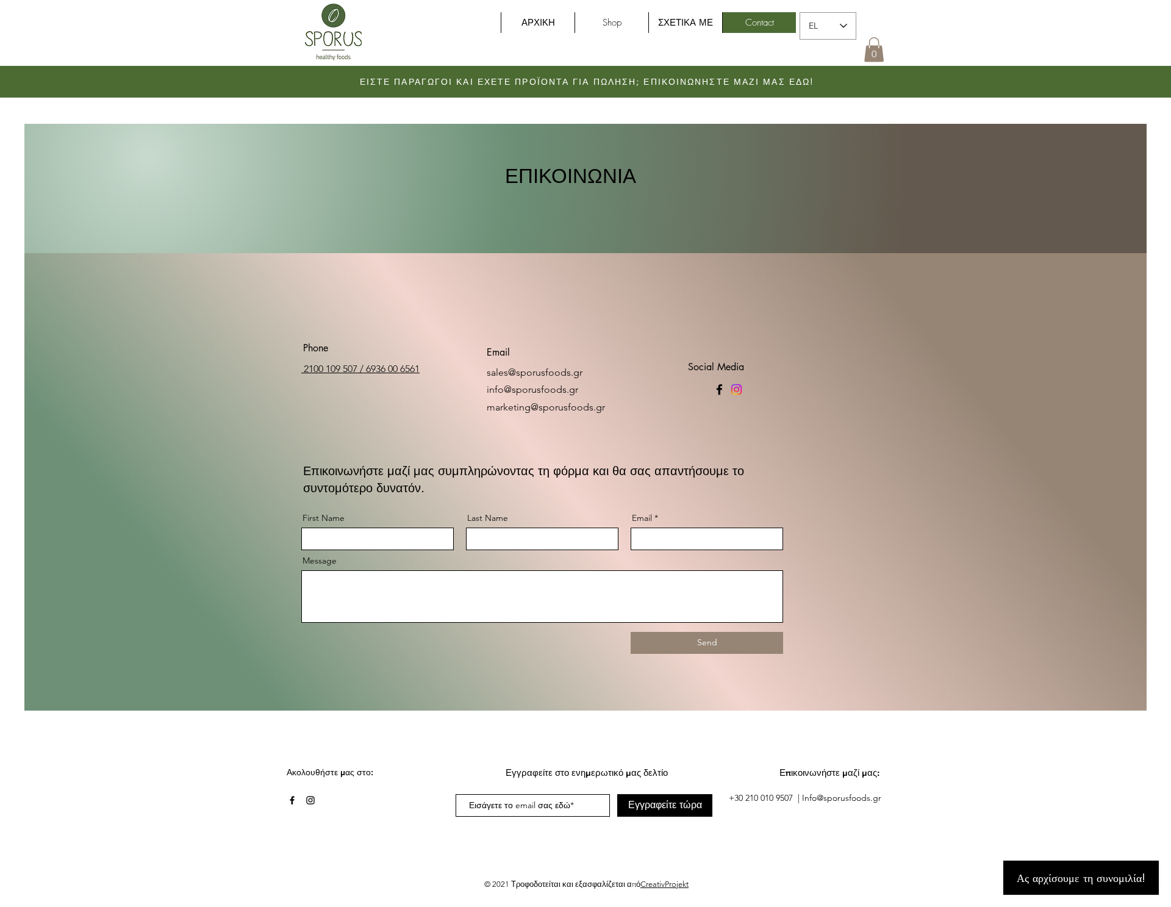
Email (642, 518)
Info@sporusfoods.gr (841, 797)
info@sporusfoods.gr (532, 389)
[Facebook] (719, 389)
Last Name (487, 518)
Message (320, 560)
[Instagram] (736, 389)
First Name (324, 518)
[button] (874, 49)
